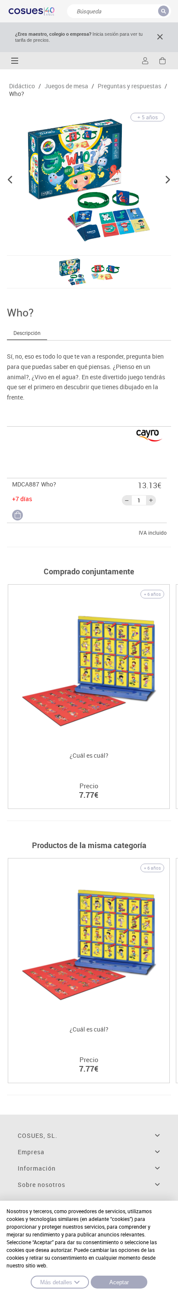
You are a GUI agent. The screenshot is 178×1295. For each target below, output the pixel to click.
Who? (16, 94)
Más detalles (56, 1282)
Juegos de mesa (66, 86)
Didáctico (22, 86)
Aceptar (119, 1282)
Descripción (27, 332)
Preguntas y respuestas (129, 86)
